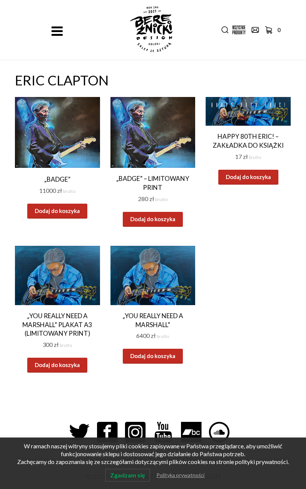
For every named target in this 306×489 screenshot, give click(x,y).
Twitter (83, 432)
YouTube (167, 432)
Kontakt (255, 30)
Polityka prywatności (180, 475)
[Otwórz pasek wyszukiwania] (225, 30)
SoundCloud (223, 432)
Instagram (139, 432)
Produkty (238, 30)
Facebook (111, 432)
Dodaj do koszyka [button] (57, 210)
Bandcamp (195, 432)
